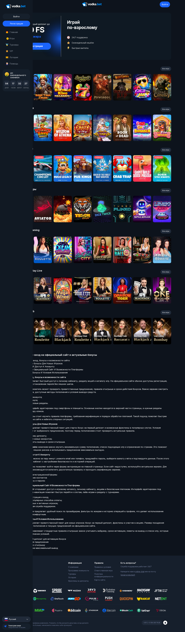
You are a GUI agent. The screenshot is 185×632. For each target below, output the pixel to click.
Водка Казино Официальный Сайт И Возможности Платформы (51, 369)
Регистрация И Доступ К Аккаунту (36, 366)
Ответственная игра (103, 570)
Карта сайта (99, 580)
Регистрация (16, 23)
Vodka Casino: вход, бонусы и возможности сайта (44, 360)
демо (43, 94)
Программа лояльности (78, 570)
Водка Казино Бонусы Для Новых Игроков (41, 363)
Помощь (14, 63)
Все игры (165, 69)
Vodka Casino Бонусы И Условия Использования (43, 372)
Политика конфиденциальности (103, 575)
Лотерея (14, 57)
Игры (11, 38)
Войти (165, 4)
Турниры (14, 44)
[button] (16, 619)
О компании (73, 567)
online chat (139, 571)
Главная (14, 32)
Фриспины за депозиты (78, 581)
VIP (11, 51)
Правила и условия (102, 567)
